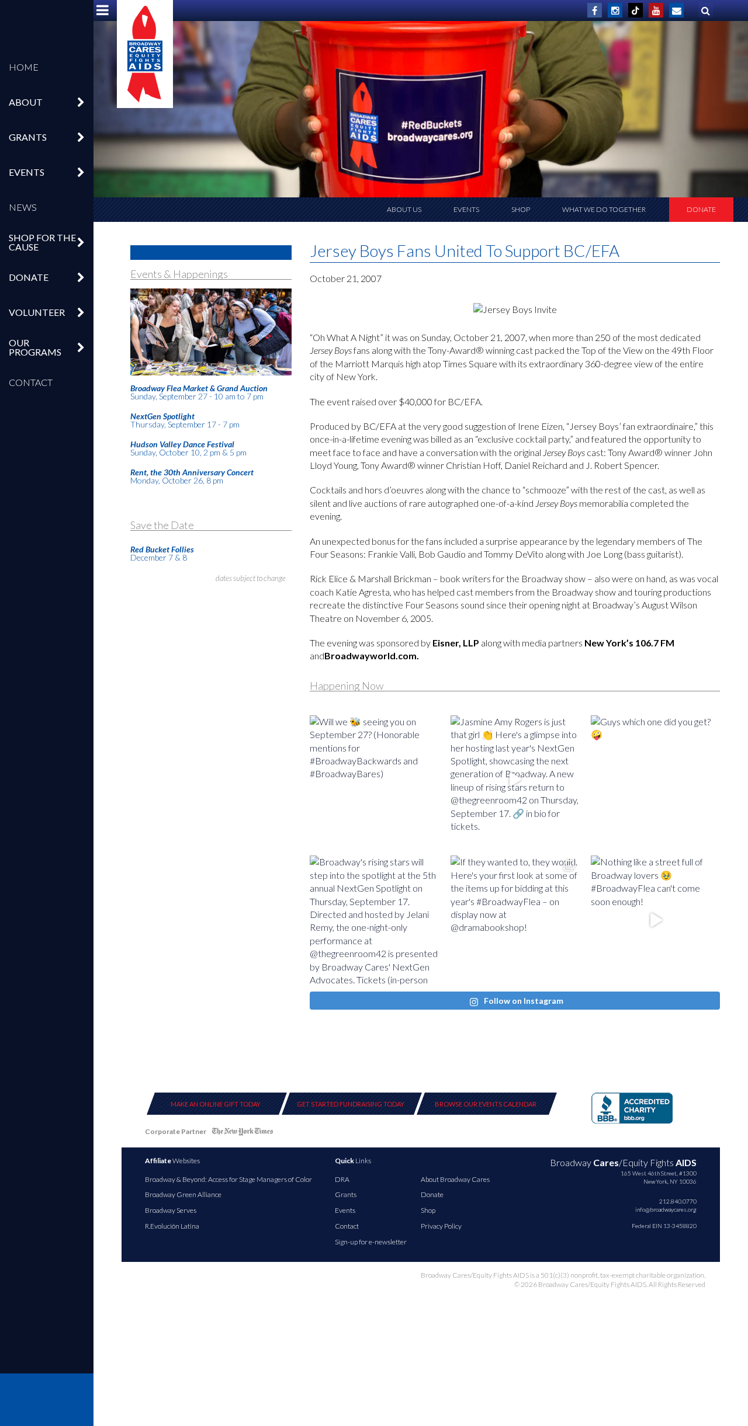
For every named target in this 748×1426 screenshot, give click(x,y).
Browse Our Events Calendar (485, 1104)
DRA (342, 1179)
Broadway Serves (170, 1210)
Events (466, 209)
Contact (31, 382)
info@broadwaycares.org (666, 1209)
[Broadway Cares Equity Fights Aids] (145, 54)
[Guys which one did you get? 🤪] (655, 779)
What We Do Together (604, 209)
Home (24, 66)
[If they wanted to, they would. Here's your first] (515, 920)
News (23, 207)
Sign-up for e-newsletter (371, 1241)
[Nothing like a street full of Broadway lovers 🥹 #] (655, 920)
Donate (701, 209)
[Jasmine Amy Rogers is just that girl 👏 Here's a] (515, 779)
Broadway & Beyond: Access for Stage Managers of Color (228, 1179)
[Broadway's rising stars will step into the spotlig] (374, 920)
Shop (520, 209)
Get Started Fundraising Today (350, 1104)
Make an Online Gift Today (216, 1104)
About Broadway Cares (455, 1179)
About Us (404, 209)
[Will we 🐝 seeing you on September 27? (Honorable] (374, 779)
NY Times (242, 1134)
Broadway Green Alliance (183, 1194)
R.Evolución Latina (172, 1226)
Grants (345, 1194)
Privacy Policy (441, 1226)
